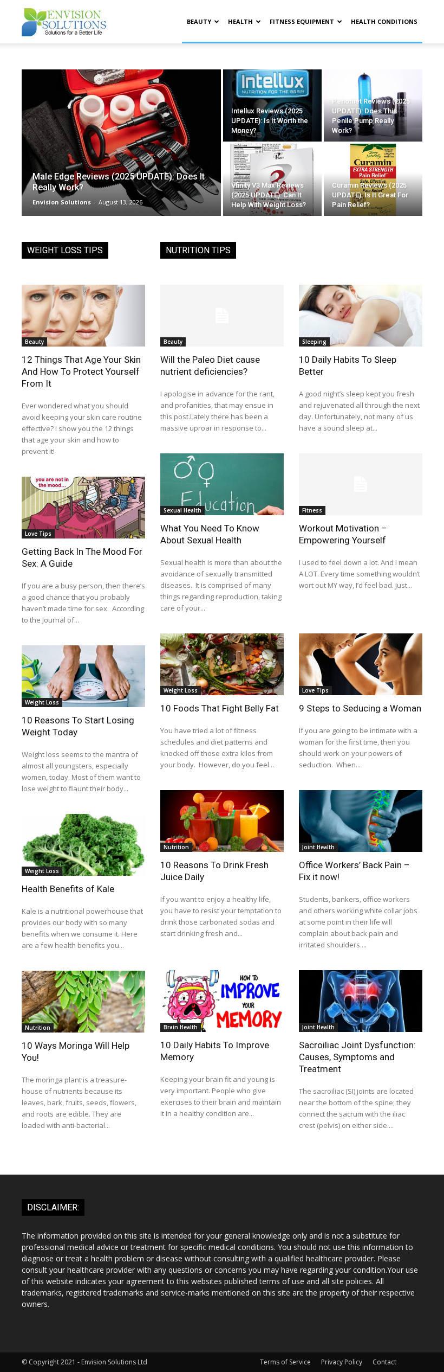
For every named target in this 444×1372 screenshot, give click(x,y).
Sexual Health (182, 510)
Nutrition (37, 1027)
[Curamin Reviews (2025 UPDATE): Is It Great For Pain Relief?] (373, 180)
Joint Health (318, 847)
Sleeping (314, 341)
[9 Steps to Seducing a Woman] (360, 664)
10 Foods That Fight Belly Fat (219, 708)
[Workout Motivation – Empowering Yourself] (360, 484)
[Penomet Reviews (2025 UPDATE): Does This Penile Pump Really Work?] (373, 105)
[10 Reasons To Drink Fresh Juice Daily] (222, 821)
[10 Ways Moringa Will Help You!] (83, 1002)
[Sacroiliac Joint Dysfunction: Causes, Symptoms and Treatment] (360, 1001)
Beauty (199, 21)
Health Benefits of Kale (68, 888)
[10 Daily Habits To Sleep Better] (360, 316)
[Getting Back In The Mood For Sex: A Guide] (83, 507)
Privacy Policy (341, 1362)
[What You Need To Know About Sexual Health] (222, 484)
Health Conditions (384, 21)
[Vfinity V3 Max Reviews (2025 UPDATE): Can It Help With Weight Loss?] (272, 180)
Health (240, 21)
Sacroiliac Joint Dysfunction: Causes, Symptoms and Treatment (357, 1057)
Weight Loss (42, 702)
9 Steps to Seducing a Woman (360, 708)
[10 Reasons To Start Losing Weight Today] (83, 676)
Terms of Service (285, 1362)
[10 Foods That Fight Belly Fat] (222, 664)
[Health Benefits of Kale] (83, 845)
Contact (384, 1362)
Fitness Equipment (302, 21)
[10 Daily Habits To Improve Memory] (222, 1001)
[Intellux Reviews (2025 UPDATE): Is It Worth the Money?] (272, 105)
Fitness (312, 510)
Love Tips (38, 533)
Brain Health (181, 1027)
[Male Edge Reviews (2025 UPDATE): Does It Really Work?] (121, 142)
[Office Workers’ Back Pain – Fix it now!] (360, 821)
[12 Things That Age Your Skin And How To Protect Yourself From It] (83, 316)
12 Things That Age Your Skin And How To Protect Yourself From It (81, 371)
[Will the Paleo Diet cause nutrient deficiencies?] (222, 316)
